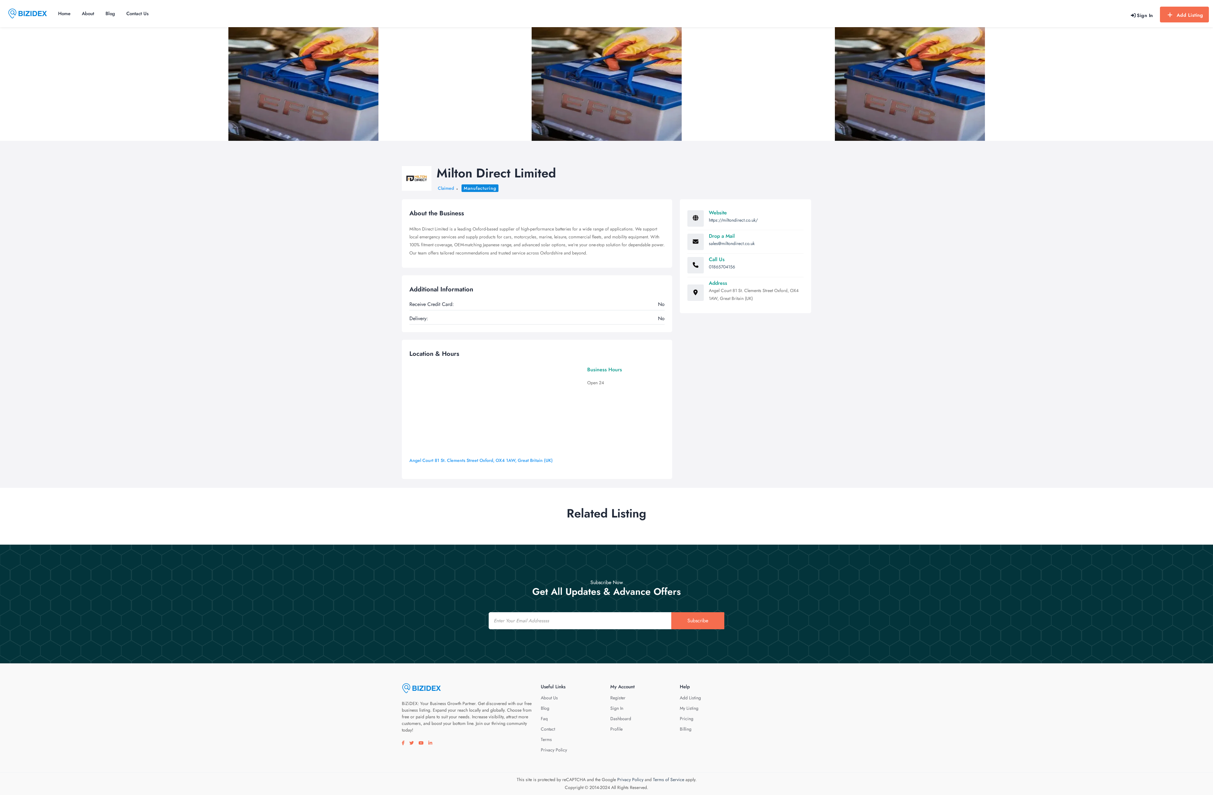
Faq (544, 718)
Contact (548, 729)
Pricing (686, 718)
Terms (546, 739)
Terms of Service (668, 779)
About (88, 13)
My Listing (689, 708)
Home (64, 13)
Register (617, 698)
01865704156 (722, 267)
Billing (685, 729)
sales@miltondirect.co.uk (732, 243)
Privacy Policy (554, 750)
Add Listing (1190, 15)
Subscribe (697, 620)
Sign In (616, 708)
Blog (110, 13)
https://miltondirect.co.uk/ (733, 220)
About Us (549, 698)
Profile (616, 729)
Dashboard (620, 718)
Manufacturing (480, 188)
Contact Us (137, 13)
